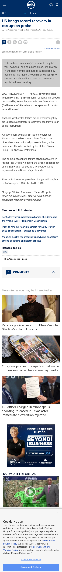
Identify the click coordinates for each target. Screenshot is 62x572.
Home (33, 13)
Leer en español (52, 49)
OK (58, 512)
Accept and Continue (31, 567)
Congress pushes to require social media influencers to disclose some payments (31, 368)
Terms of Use (48, 540)
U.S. (5, 252)
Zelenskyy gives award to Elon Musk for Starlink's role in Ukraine (30, 327)
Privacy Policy (10, 543)
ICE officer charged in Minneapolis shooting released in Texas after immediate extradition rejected (26, 411)
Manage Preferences (31, 559)
